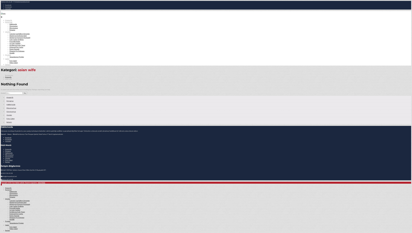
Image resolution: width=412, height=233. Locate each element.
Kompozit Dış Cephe (16, 47)
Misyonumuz (13, 28)
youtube (8, 9)
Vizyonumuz (13, 26)
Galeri (7, 59)
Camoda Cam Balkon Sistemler (19, 34)
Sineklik (11, 53)
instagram (8, 7)
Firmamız (12, 30)
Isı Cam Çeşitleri (14, 43)
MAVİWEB (41, 183)
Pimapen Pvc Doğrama (16, 51)
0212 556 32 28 (7, 2)
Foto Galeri (13, 61)
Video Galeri (13, 63)
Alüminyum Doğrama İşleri (18, 36)
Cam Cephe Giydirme (16, 39)
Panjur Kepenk (14, 49)
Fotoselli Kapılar (14, 41)
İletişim (8, 65)
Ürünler (8, 32)
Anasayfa (8, 20)
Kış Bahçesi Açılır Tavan (17, 45)
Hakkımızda (13, 24)
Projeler (8, 55)
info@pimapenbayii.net (22, 2)
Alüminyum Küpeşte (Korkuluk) (19, 38)
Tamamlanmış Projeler (16, 57)
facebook (8, 5)
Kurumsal (8, 22)
